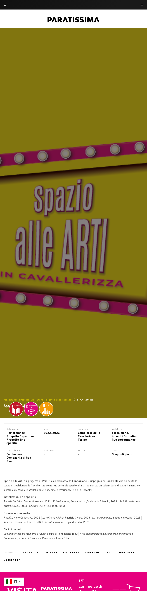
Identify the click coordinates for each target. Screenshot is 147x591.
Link (114, 450)
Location (83, 429)
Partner (82, 450)
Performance (10, 400)
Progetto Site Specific (58, 400)
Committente (13, 450)
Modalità (117, 429)
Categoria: (12, 429)
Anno (46, 429)
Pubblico (49, 450)
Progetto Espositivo (31, 400)
